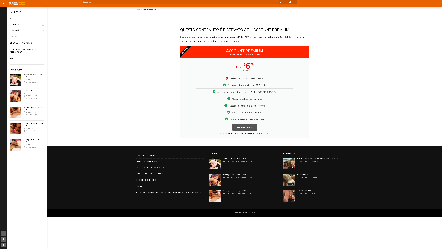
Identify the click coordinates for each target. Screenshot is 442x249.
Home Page (15, 12)
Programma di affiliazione (149, 174)
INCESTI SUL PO (303, 175)
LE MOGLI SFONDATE (305, 191)
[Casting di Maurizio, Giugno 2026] (15, 128)
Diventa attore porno (21, 43)
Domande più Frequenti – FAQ (150, 167)
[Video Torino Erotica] (17, 3)
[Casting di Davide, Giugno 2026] (15, 145)
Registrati (15, 37)
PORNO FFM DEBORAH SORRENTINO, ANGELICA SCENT (318, 158)
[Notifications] (3, 239)
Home (138, 10)
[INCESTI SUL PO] (289, 180)
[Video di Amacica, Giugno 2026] (15, 80)
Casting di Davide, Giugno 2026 (33, 141)
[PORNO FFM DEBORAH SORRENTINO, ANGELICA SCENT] (289, 163)
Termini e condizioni (146, 180)
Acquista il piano (244, 127)
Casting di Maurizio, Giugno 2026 (33, 124)
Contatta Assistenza (146, 155)
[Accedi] (3, 245)
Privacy (140, 186)
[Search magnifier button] (289, 2)
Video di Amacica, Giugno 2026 (33, 76)
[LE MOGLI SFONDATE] (289, 196)
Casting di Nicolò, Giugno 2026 (33, 108)
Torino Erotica (31, 80)
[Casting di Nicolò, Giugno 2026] (15, 112)
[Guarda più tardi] (3, 233)
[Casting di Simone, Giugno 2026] (15, 96)
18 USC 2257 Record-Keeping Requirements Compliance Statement (169, 192)
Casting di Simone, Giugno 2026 (33, 92)
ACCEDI (13, 58)
